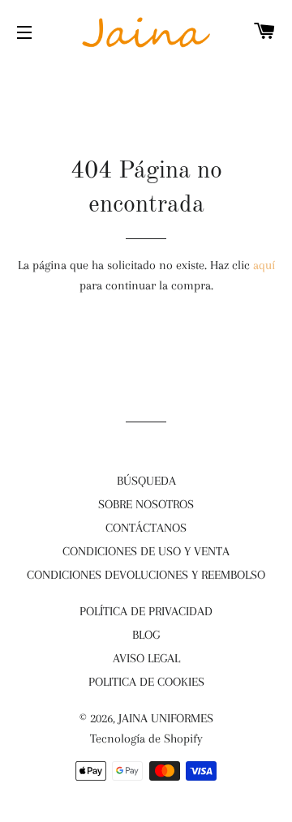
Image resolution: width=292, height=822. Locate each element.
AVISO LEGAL (146, 658)
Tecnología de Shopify (146, 738)
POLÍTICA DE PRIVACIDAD (146, 611)
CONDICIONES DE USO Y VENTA (146, 551)
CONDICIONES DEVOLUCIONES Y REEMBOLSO (146, 574)
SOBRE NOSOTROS (146, 504)
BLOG (146, 634)
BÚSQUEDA (146, 480)
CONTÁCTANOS (146, 527)
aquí (264, 265)
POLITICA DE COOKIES (146, 681)
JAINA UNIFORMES (165, 718)
